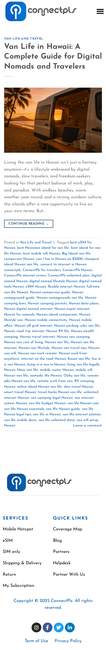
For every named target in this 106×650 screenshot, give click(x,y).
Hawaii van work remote (37, 353)
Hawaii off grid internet (33, 325)
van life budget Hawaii (47, 403)
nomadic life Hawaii (46, 375)
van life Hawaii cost (83, 403)
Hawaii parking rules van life (77, 325)
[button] (100, 11)
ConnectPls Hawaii (77, 270)
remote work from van (55, 381)
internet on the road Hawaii (43, 359)
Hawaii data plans (83, 303)
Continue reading (28, 223)
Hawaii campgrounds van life (59, 297)
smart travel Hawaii (20, 392)
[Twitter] (59, 627)
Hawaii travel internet (37, 337)
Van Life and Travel (23, 38)
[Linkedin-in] (70, 627)
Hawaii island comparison (56, 314)
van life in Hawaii (47, 414)
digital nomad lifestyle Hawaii (53, 281)
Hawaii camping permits (47, 303)
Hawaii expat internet (71, 309)
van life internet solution (82, 414)
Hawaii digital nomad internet (28, 309)
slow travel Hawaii (78, 386)
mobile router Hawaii (57, 370)
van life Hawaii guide (63, 409)
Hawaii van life (57, 342)
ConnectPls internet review (25, 275)
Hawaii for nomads (19, 314)
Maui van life (27, 370)
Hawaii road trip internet (24, 331)
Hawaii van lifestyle (33, 348)
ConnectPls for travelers (42, 270)
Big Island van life (76, 253)
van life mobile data (20, 420)
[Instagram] (36, 627)
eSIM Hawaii (36, 286)
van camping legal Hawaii (52, 398)
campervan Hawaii (19, 259)
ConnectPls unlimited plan (68, 275)
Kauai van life (79, 359)
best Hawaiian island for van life (43, 248)
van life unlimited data (56, 420)
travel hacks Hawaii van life (60, 392)
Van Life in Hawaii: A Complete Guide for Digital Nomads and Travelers (53, 57)
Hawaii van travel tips (68, 348)
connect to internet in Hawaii (63, 264)
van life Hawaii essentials (24, 409)
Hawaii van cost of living (23, 342)
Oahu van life (74, 375)
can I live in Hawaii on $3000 (59, 259)
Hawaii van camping (73, 337)
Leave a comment (87, 425)
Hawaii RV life (57, 331)
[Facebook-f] (47, 627)
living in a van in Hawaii (46, 364)
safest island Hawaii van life (39, 386)
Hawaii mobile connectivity (46, 320)
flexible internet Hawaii (66, 286)
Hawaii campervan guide (50, 292)
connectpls (12, 270)
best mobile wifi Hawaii (41, 253)
